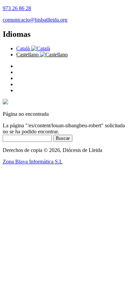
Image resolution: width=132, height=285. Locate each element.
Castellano (28, 54)
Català (23, 48)
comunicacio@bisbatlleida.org (35, 20)
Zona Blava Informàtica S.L (33, 161)
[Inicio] (5, 102)
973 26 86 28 (17, 8)
